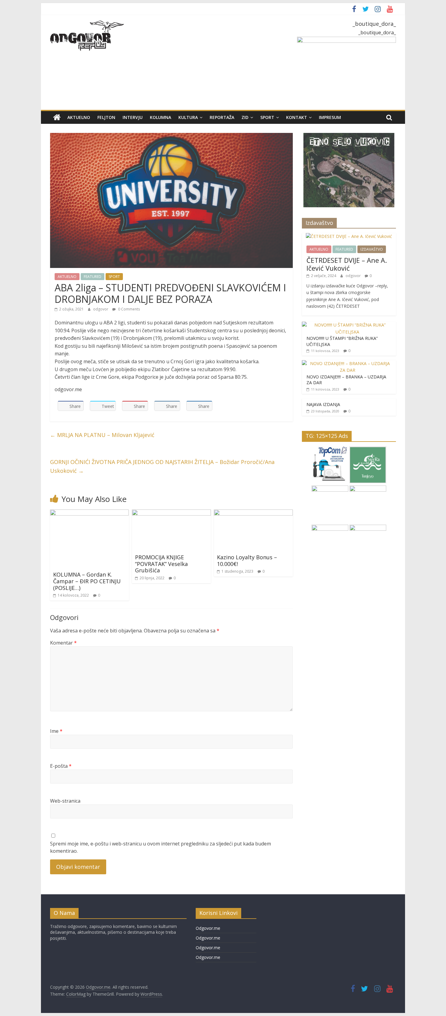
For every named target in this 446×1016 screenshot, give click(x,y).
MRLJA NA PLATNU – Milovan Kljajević (102, 435)
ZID (245, 117)
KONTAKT (296, 117)
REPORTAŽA (222, 117)
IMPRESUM (330, 117)
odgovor (101, 309)
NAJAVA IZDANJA (323, 404)
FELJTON (106, 117)
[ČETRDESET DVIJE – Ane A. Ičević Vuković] (349, 236)
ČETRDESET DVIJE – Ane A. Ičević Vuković (346, 264)
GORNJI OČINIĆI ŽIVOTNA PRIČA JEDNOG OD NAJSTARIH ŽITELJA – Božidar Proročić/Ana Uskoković (162, 466)
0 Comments (128, 309)
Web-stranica (65, 801)
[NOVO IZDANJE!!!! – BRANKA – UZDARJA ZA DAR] (347, 363)
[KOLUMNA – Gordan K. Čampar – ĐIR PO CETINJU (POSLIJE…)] (89, 513)
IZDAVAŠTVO (371, 249)
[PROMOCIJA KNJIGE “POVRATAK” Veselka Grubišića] (171, 513)
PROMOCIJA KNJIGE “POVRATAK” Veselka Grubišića (161, 564)
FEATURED (92, 276)
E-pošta (61, 766)
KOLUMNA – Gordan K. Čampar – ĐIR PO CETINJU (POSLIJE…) (87, 581)
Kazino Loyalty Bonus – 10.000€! (247, 560)
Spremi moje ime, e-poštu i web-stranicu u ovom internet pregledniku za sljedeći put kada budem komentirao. (160, 847)
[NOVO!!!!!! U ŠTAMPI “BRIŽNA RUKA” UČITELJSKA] (347, 325)
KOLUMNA (160, 117)
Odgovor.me (208, 928)
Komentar (63, 642)
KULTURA (188, 117)
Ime (56, 731)
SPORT (267, 117)
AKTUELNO (78, 117)
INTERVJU (133, 117)
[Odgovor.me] (57, 117)
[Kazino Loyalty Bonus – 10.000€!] (253, 513)
